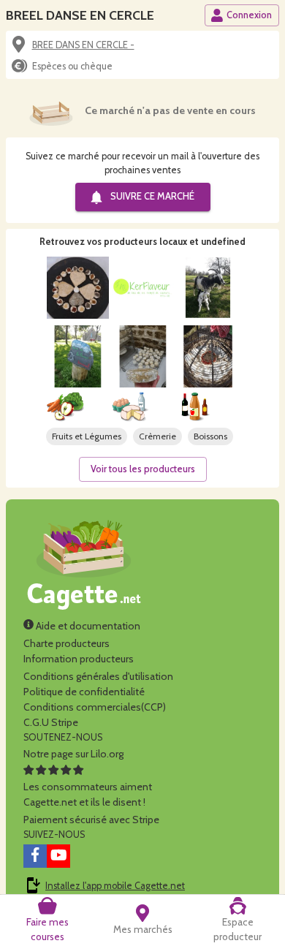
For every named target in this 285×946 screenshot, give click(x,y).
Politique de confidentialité (84, 691)
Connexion (249, 15)
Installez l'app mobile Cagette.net (115, 885)
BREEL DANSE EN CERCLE (80, 15)
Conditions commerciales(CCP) (94, 707)
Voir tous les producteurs (143, 468)
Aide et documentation (87, 625)
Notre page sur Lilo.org (73, 753)
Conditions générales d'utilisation (98, 676)
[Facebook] (35, 856)
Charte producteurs (66, 643)
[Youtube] (58, 856)
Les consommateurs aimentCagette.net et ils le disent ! (87, 794)
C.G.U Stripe (50, 722)
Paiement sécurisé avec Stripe (91, 819)
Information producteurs (78, 658)
